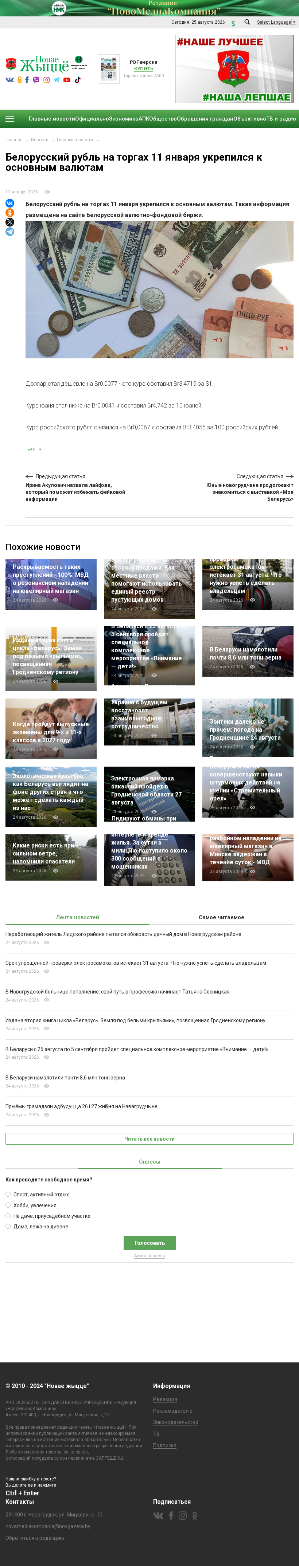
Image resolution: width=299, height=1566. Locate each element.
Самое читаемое (221, 917)
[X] (9, 222)
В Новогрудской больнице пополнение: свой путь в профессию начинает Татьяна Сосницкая (117, 992)
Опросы (149, 1161)
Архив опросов (149, 1256)
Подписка (164, 1445)
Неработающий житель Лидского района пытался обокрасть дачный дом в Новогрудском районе (123, 934)
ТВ (156, 1434)
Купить (143, 68)
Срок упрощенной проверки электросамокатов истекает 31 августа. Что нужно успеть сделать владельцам (135, 963)
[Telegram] (9, 231)
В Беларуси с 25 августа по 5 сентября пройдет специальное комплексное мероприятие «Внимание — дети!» (136, 1049)
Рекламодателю (173, 1411)
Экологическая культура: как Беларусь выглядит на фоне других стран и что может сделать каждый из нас (50, 791)
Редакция (165, 1399)
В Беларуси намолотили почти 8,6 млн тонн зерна (65, 1078)
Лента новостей (77, 917)
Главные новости (75, 139)
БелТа (34, 449)
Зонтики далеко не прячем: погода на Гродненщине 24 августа (245, 729)
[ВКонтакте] (9, 203)
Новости (39, 139)
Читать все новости (149, 1139)
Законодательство (175, 1422)
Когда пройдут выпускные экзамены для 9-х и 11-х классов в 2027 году (51, 732)
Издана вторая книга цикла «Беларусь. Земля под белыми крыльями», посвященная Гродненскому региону (47, 656)
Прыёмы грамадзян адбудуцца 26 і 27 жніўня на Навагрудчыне (81, 1106)
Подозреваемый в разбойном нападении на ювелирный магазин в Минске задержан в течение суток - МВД (245, 846)
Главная (14, 139)
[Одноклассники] (9, 212)
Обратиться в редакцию (34, 1538)
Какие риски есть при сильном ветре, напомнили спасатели (44, 853)
